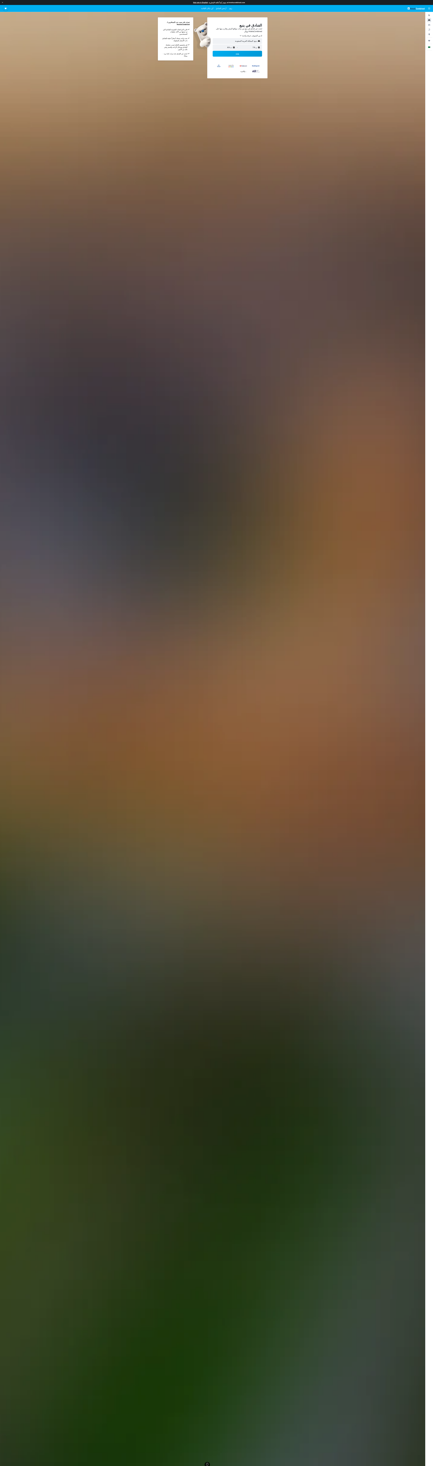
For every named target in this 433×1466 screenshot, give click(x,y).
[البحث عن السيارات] (429, 25)
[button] (2, 2)
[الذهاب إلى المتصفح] (429, 34)
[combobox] (251, 36)
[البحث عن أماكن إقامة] (429, 20)
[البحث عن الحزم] (429, 29)
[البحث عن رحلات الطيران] (429, 15)
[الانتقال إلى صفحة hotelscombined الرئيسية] (416, 8)
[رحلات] (429, 40)
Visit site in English (200, 2)
